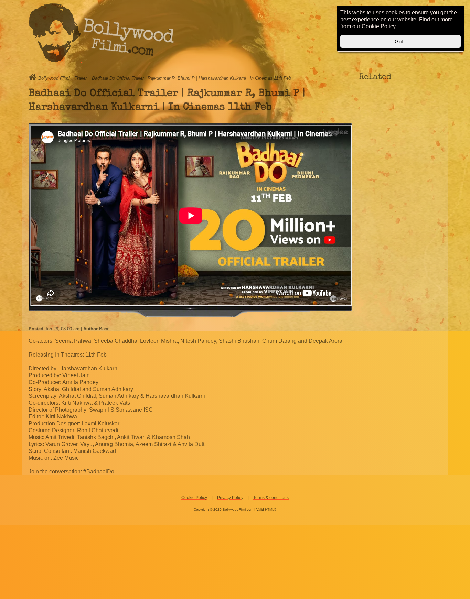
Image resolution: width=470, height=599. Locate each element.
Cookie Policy (194, 497)
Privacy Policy (230, 497)
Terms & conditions (271, 497)
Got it (401, 41)
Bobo (104, 328)
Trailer (81, 78)
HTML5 (270, 509)
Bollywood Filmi (54, 78)
